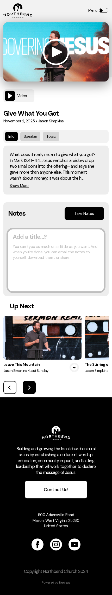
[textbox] (56, 260)
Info (11, 136)
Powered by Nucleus (56, 582)
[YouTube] (74, 544)
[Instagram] (56, 544)
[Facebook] (37, 544)
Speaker (30, 136)
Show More (19, 185)
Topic (51, 136)
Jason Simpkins (51, 121)
